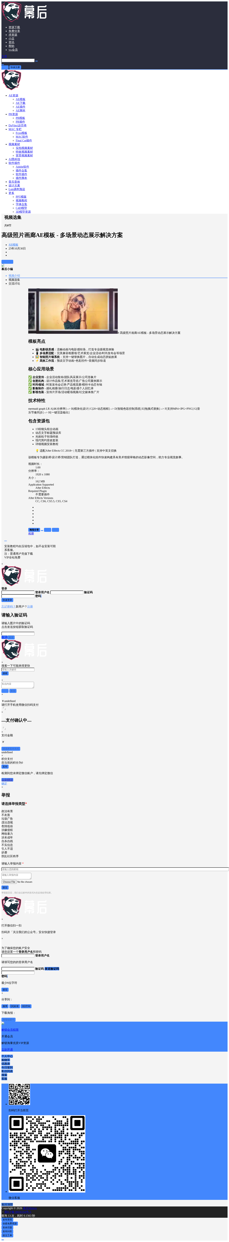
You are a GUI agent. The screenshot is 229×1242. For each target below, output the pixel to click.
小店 (11, 38)
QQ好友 (15, 1006)
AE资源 (13, 95)
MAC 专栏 (15, 129)
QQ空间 (26, 1006)
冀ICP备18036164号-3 (17, 1211)
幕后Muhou (29, 1208)
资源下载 (14, 27)
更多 (11, 192)
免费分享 (14, 31)
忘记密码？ (8, 606)
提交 (5, 887)
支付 (5, 766)
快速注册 (15, 67)
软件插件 (14, 162)
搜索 (5, 673)
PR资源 (13, 114)
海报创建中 (8, 1019)
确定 (4, 783)
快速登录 (7, 600)
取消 (4, 637)
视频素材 (14, 144)
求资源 (13, 34)
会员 (13, 49)
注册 (30, 606)
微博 (5, 1006)
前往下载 (7, 261)
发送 (11, 637)
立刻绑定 (7, 779)
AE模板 (13, 244)
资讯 (11, 42)
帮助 (11, 46)
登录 (5, 67)
